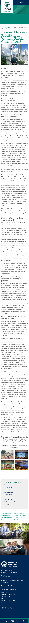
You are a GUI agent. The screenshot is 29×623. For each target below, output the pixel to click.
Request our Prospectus (12, 534)
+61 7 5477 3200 (8, 586)
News (5, 485)
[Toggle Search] (23, 621)
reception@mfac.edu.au (9, 589)
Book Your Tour (12, 550)
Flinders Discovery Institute (11, 502)
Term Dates (4, 592)
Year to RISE (7, 504)
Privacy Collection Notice (8, 600)
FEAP (5, 497)
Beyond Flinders (8, 492)
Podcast (9, 489)
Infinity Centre (11, 487)
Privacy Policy (5, 602)
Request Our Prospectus (8, 594)
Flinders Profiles (8, 494)
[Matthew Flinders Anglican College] (9, 564)
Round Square (8, 499)
